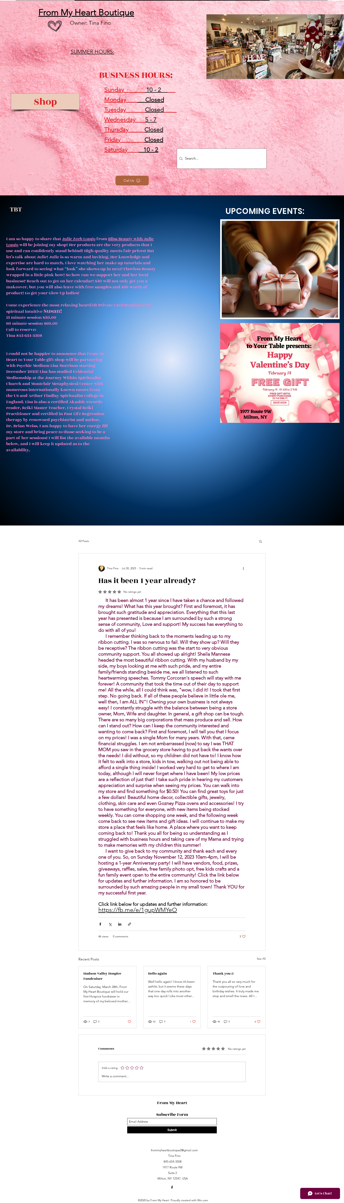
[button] (260, 541)
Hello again (157, 973)
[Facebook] (172, 1187)
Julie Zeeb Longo (78, 239)
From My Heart (172, 1103)
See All (261, 958)
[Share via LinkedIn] (120, 924)
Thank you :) (223, 973)
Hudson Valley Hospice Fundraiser (102, 976)
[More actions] (243, 568)
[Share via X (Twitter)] (110, 924)
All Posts (83, 541)
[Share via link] (129, 924)
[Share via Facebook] (100, 924)
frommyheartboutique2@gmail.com (174, 1150)
